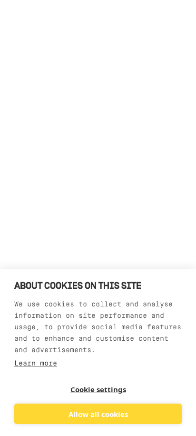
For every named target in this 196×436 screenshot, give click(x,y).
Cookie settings (98, 389)
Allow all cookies (98, 414)
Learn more (35, 363)
